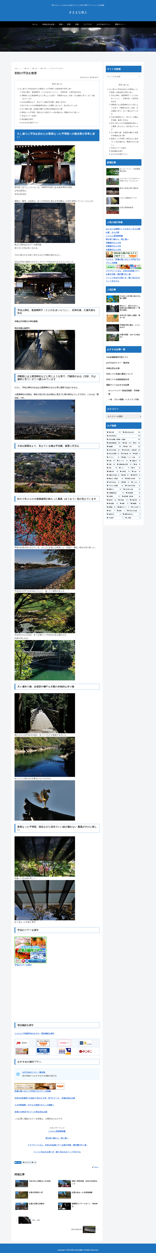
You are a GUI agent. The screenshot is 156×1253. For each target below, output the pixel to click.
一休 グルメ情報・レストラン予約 (123, 399)
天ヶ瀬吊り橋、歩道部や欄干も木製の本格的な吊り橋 (42, 109)
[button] (139, 76)
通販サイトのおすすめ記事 (117, 385)
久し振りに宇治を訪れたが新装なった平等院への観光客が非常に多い (45, 89)
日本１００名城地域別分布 (117, 379)
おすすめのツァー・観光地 (117, 363)
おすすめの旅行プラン (30, 123)
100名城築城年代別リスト (117, 357)
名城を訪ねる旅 (113, 368)
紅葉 (35, 1162)
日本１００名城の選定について (119, 374)
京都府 (19, 1162)
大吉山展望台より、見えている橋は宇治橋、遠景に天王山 (44, 102)
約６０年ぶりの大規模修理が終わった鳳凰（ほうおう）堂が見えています (50, 105)
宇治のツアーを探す (29, 116)
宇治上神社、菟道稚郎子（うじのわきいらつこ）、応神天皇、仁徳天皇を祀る (51, 92)
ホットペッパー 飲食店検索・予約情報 (123, 392)
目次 (54, 84)
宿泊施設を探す (27, 119)
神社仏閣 (27, 1162)
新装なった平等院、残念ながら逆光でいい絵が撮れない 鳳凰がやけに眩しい (51, 112)
